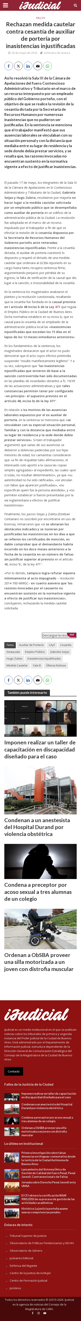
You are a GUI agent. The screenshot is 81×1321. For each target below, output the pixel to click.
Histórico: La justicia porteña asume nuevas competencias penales (44, 1210)
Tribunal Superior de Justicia (28, 1236)
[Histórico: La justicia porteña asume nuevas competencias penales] (11, 1213)
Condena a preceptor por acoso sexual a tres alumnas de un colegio (38, 891)
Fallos (40, 17)
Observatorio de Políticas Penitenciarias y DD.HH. (42, 1243)
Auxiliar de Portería (31, 645)
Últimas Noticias (56, 665)
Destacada (13, 652)
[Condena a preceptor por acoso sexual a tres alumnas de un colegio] (40, 861)
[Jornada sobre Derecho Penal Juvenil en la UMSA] (11, 1187)
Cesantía (65, 645)
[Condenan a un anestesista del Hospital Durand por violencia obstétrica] (40, 790)
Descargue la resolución (59, 635)
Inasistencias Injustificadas (44, 658)
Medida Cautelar (17, 665)
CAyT (52, 645)
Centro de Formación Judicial (28, 1280)
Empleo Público (35, 652)
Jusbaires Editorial (21, 1258)
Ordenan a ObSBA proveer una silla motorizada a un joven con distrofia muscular (39, 962)
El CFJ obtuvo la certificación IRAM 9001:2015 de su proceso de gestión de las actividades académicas (48, 1199)
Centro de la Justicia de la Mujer (30, 1273)
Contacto (14, 1071)
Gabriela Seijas (59, 652)
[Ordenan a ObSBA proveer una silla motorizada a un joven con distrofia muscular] (40, 928)
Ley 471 (54, 307)
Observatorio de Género (26, 1251)
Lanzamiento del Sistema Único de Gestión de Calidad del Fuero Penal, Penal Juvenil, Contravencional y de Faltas (48, 1173)
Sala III (37, 665)
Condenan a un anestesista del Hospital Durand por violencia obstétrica (37, 827)
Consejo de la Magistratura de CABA (45, 1307)
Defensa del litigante (23, 1266)
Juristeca (15, 1288)
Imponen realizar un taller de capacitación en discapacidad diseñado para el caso (40, 749)
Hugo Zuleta (14, 658)
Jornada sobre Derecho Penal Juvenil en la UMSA (48, 1184)
